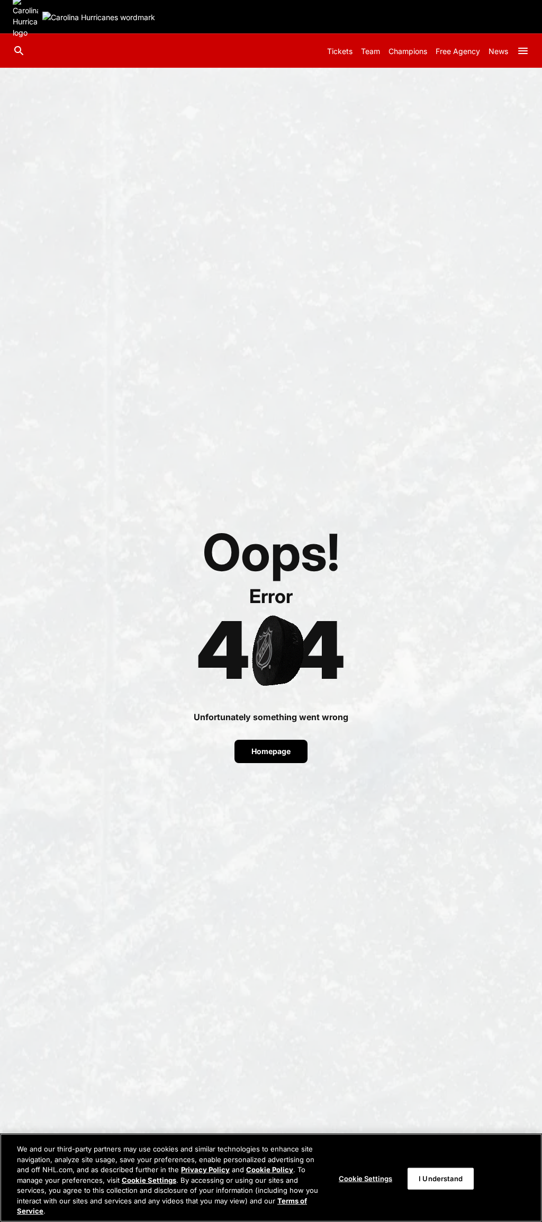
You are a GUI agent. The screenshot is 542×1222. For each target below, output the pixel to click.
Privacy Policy (205, 1169)
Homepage (271, 751)
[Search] (19, 51)
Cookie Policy (269, 1169)
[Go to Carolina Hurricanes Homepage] (98, 17)
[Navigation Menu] (523, 51)
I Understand (441, 1178)
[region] (271, 1178)
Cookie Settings (149, 1180)
